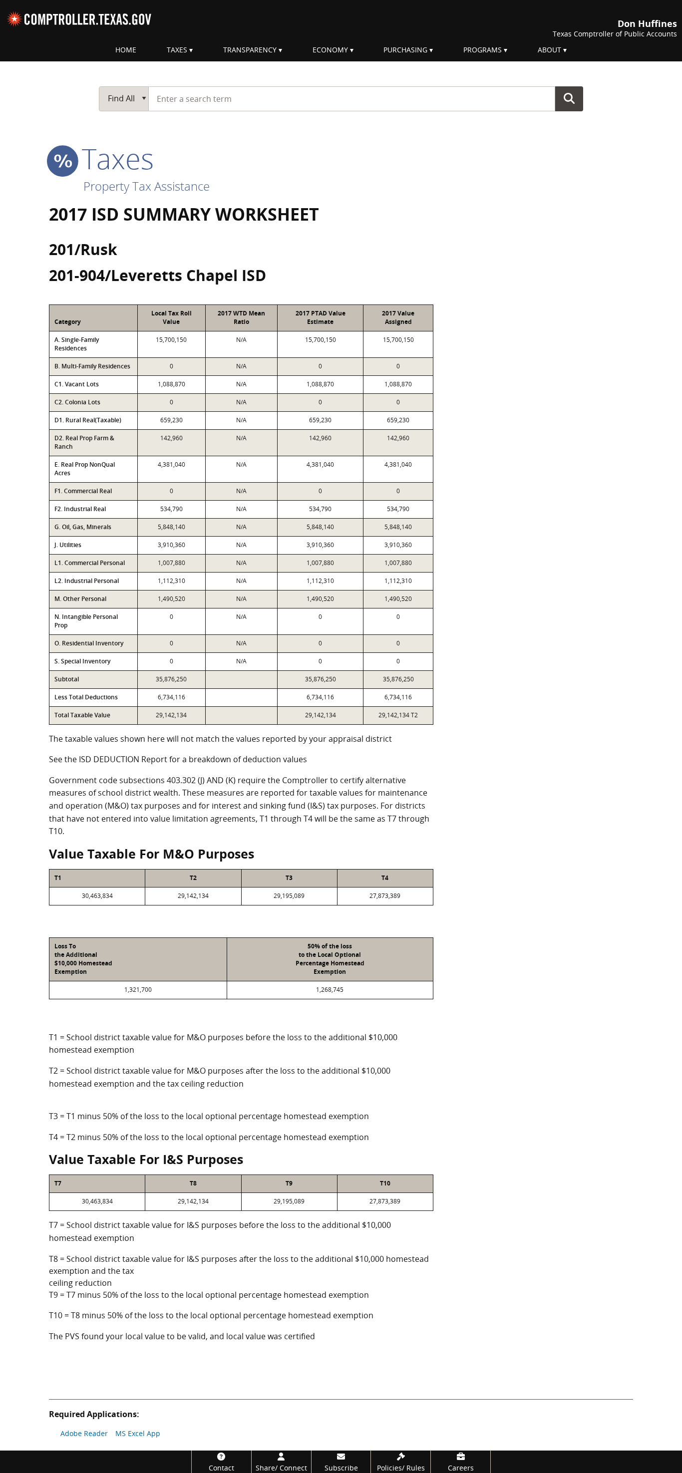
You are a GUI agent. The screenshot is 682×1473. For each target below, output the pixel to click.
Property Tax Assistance (146, 186)
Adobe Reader (84, 1433)
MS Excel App (137, 1433)
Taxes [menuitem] (177, 49)
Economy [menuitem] (330, 49)
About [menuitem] (549, 49)
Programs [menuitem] (482, 49)
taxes (114, 158)
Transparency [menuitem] (250, 49)
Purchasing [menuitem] (405, 49)
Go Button (569, 98)
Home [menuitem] (125, 49)
